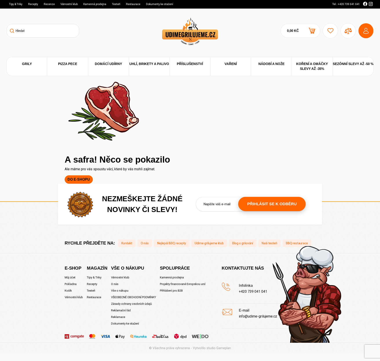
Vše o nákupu (119, 290)
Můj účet (70, 277)
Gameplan (223, 348)
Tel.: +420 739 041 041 (346, 4)
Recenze (49, 4)
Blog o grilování (242, 243)
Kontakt (126, 243)
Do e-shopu (79, 179)
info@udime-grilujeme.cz (258, 316)
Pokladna (71, 284)
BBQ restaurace (297, 243)
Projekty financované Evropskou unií (182, 284)
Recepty (33, 4)
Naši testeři (269, 243)
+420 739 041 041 (253, 291)
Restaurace (133, 4)
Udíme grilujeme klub (209, 243)
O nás (145, 243)
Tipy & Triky (15, 4)
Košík (68, 290)
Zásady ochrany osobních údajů (131, 303)
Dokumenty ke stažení (159, 4)
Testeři (116, 4)
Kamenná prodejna (94, 4)
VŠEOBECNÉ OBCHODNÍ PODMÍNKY (133, 297)
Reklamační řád (121, 310)
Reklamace (118, 317)
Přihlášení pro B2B (171, 290)
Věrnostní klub (69, 4)
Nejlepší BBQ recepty (171, 243)
